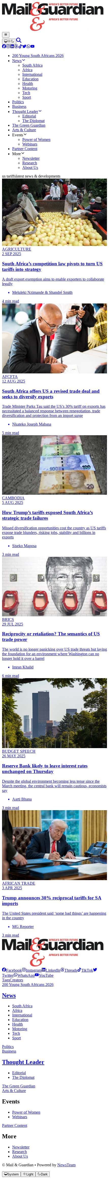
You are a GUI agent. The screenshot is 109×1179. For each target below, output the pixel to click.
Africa (17, 1010)
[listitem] (12, 970)
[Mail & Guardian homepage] (54, 17)
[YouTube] (32, 47)
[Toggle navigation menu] (5, 35)
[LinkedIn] (12, 47)
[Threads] (16, 47)
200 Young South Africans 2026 (27, 984)
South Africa (22, 1006)
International (22, 1015)
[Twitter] (24, 47)
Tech (16, 1033)
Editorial (19, 1073)
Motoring (19, 1029)
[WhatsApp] (28, 47)
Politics (8, 1046)
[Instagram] (8, 47)
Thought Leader (23, 1062)
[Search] (18, 41)
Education (20, 1019)
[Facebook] (4, 47)
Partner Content (14, 1125)
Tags (6, 980)
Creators (16, 980)
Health (17, 1024)
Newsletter (20, 1147)
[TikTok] (20, 47)
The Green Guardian (18, 1086)
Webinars (19, 1117)
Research (19, 1151)
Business (9, 1051)
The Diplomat (23, 1077)
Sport (16, 1038)
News (9, 995)
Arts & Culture (14, 1090)
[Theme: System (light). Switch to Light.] (9, 41)
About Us (20, 1156)
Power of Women (26, 1112)
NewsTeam (66, 1165)
